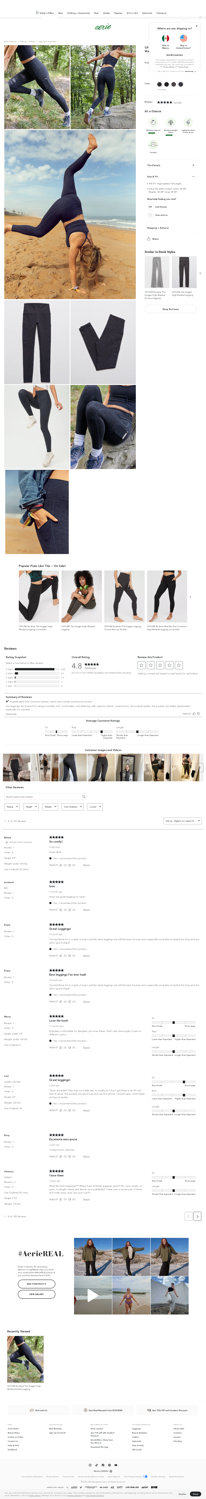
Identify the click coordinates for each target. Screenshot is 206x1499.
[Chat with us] (150, 215)
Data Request (114, 1476)
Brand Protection (176, 1476)
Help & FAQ (13, 1445)
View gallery (36, 1294)
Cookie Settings (74, 1495)
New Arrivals (138, 1445)
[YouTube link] (116, 1465)
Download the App (99, 1446)
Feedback (12, 1449)
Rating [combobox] (10, 807)
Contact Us (13, 1441)
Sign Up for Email (57, 1432)
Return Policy (14, 1432)
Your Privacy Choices (95, 1495)
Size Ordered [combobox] (70, 807)
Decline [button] (182, 1494)
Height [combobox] (29, 807)
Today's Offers (47, 13)
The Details (153, 165)
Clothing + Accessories (78, 13)
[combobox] (185, 821)
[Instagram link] (90, 1465)
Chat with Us (41, 1410)
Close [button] (195, 1494)
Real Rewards (55, 1428)
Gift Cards (137, 1449)
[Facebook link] (103, 1465)
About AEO (178, 1428)
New (60, 13)
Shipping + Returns (158, 227)
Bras (96, 13)
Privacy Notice (35, 1495)
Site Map (177, 1441)
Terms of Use (183, 66)
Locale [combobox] (93, 807)
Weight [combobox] (48, 807)
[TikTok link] (96, 1465)
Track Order (13, 1428)
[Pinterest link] (109, 1465)
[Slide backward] (200, 273)
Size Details (161, 206)
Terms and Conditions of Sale (91, 1476)
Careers (177, 1436)
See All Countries (174, 54)
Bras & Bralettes (139, 1432)
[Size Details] (150, 207)
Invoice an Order (15, 1436)
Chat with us (161, 215)
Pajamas (118, 13)
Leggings (136, 1428)
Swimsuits (147, 13)
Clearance (161, 13)
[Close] (196, 26)
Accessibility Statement (32, 1476)
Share (155, 238)
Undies (106, 13)
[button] (105, 1495)
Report (86, 864)
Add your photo (36, 1283)
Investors (177, 1432)
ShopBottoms (171, 309)
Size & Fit (152, 176)
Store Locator (97, 1428)
